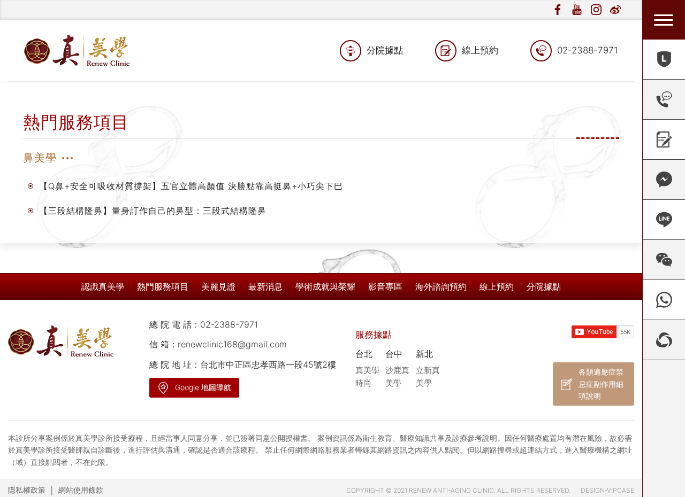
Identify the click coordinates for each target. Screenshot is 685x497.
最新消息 (265, 286)
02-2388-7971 (587, 50)
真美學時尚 (367, 376)
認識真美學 (102, 286)
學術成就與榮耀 (325, 286)
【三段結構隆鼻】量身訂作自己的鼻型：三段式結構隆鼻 (153, 210)
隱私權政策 (26, 489)
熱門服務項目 (162, 286)
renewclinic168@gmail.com (232, 344)
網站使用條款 (80, 489)
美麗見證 (218, 286)
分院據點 (385, 50)
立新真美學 (428, 376)
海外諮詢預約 (441, 286)
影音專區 (385, 286)
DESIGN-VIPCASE (607, 490)
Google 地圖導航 (203, 387)
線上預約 (480, 50)
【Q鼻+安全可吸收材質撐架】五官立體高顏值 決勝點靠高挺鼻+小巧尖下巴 (191, 186)
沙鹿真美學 (397, 376)
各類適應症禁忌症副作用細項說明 (601, 383)
